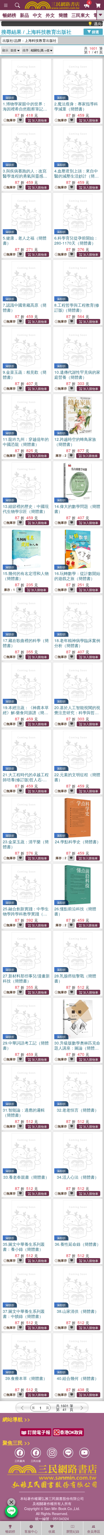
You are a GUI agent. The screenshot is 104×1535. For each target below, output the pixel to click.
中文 (37, 15)
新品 (24, 15)
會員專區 (93, 1531)
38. (78, 1311)
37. (24, 1313)
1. (24, 109)
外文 (50, 15)
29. (26, 1045)
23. (26, 844)
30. (77, 1048)
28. (75, 978)
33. (26, 1177)
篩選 (95, 31)
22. (77, 777)
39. (26, 1378)
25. (26, 914)
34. (78, 1177)
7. (24, 307)
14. (77, 508)
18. (77, 643)
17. (26, 643)
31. (24, 1112)
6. (76, 240)
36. (78, 1244)
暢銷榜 (9, 15)
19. (26, 712)
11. (26, 441)
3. (24, 176)
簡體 (63, 15)
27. (26, 978)
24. (78, 842)
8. (76, 307)
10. (77, 374)
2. (76, 106)
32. (78, 1110)
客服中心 (31, 1531)
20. (77, 712)
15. (26, 575)
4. (76, 176)
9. (24, 374)
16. (77, 575)
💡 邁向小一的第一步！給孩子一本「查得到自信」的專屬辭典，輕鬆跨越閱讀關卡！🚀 (89, 23)
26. (75, 911)
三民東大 (80, 15)
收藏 (51, 1531)
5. (24, 240)
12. (75, 441)
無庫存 (11, 120)
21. (26, 780)
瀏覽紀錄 (72, 1531)
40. (78, 1378)
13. (26, 508)
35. (24, 1246)
